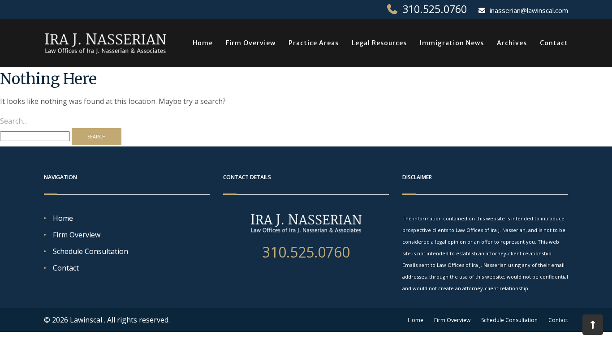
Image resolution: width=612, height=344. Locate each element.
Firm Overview (251, 43)
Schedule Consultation (90, 251)
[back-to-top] (592, 324)
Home (203, 43)
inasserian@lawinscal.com (529, 10)
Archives (512, 43)
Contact (554, 43)
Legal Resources (379, 43)
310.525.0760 (434, 9)
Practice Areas (314, 43)
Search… (14, 121)
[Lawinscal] (105, 43)
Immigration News (452, 43)
